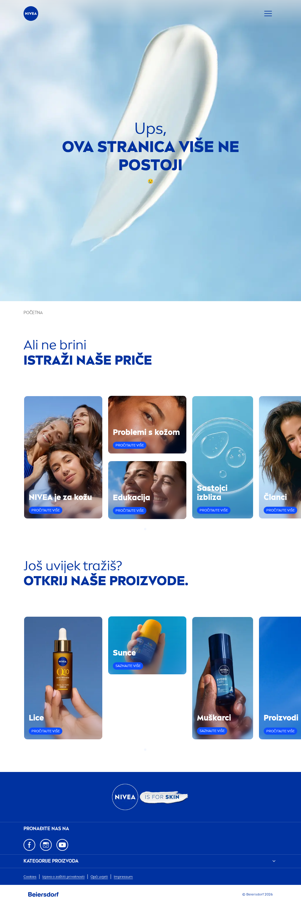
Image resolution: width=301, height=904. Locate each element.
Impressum (123, 877)
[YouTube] (62, 845)
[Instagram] (46, 845)
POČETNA (33, 312)
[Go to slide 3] (152, 529)
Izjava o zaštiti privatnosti (63, 877)
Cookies (30, 877)
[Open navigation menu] (268, 13)
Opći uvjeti (99, 877)
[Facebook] (29, 845)
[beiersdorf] (43, 894)
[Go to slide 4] (156, 529)
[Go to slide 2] (149, 529)
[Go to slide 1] (145, 529)
